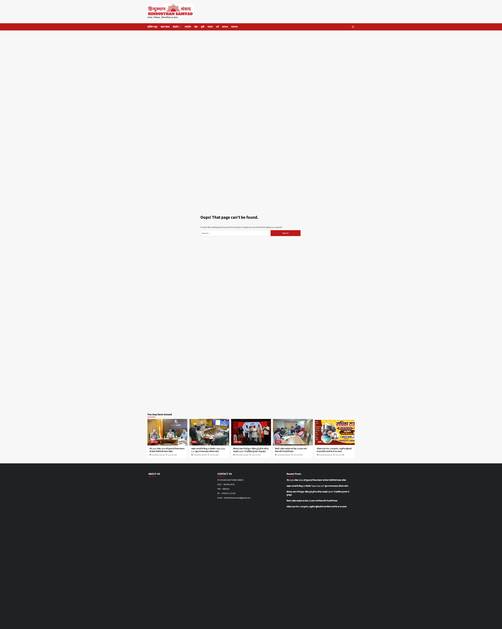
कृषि (202, 26)
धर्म (217, 26)
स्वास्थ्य (234, 26)
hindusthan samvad (158, 455)
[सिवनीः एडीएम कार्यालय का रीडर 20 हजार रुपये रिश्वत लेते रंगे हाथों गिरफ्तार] (293, 432)
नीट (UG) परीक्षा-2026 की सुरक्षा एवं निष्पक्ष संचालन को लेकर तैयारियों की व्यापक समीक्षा (166, 450)
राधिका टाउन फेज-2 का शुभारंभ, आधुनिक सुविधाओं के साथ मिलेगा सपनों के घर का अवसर (334, 450)
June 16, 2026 (172, 455)
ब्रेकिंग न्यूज (152, 26)
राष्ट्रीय (188, 26)
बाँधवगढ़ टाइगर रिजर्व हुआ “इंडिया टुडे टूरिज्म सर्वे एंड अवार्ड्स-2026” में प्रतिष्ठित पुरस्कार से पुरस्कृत (251, 450)
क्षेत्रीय (175, 26)
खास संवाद (165, 26)
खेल (196, 26)
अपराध (225, 26)
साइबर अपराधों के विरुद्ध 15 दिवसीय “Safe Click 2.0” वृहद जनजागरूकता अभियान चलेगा (208, 450)
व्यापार (210, 26)
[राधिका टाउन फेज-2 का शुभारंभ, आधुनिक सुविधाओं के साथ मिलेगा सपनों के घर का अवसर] (335, 432)
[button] (353, 27)
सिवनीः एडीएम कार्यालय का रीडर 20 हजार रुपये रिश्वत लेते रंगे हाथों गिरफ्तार (291, 450)
